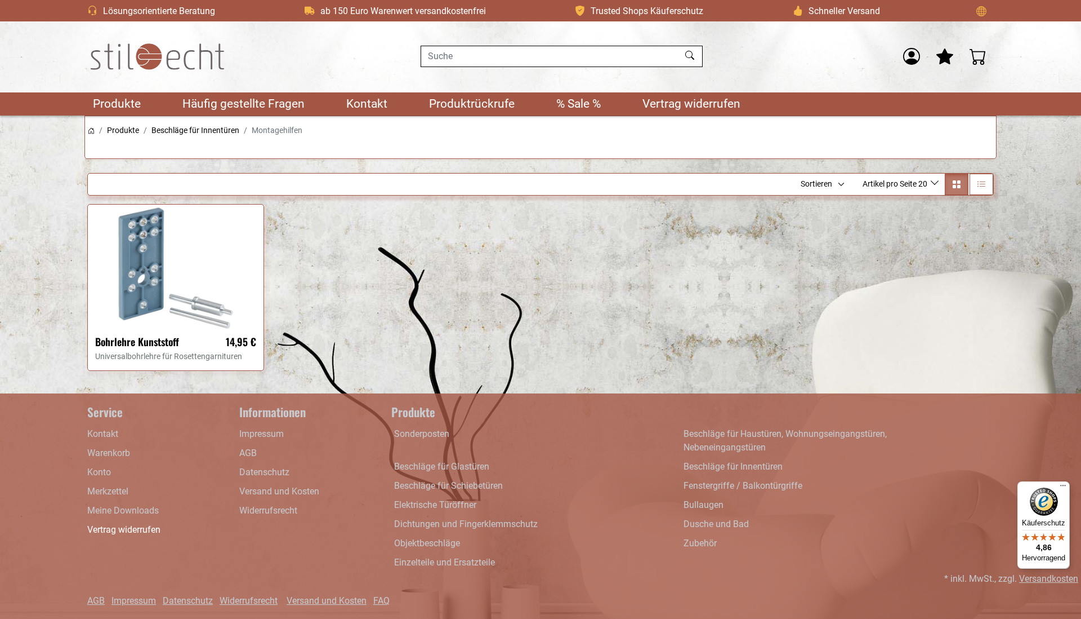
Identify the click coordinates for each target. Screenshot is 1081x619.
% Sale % (578, 103)
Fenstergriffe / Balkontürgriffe (743, 485)
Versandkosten (1048, 578)
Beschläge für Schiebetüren (448, 485)
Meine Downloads (123, 510)
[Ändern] (981, 10)
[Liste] (981, 184)
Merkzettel (107, 491)
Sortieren (816, 183)
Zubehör (700, 543)
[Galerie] (956, 184)
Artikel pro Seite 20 (896, 183)
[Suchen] (691, 56)
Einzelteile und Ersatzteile (444, 562)
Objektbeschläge (427, 543)
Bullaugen (703, 504)
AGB (248, 453)
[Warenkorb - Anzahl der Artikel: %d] (978, 56)
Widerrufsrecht (268, 510)
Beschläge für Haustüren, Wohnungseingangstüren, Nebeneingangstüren (785, 440)
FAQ (381, 600)
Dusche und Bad (716, 524)
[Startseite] (91, 130)
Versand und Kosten (279, 491)
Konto (99, 472)
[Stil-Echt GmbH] (157, 57)
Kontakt (366, 103)
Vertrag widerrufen (691, 103)
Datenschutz (264, 472)
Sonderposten (421, 433)
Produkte (117, 103)
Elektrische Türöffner (435, 504)
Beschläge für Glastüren (441, 466)
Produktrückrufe (472, 103)
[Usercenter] (911, 56)
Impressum (261, 433)
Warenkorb (108, 453)
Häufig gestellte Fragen (243, 103)
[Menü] (1063, 488)
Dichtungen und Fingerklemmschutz (466, 524)
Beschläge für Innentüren (195, 130)
